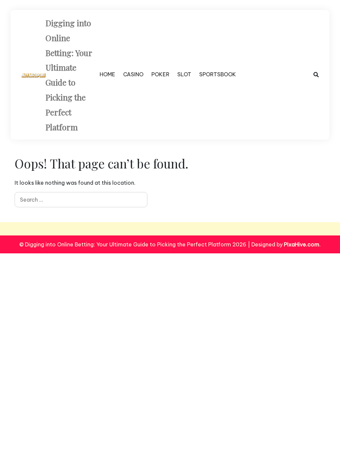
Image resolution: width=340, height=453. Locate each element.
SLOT (184, 74)
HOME (107, 74)
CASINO (133, 74)
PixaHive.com (301, 244)
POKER (160, 74)
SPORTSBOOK (217, 74)
